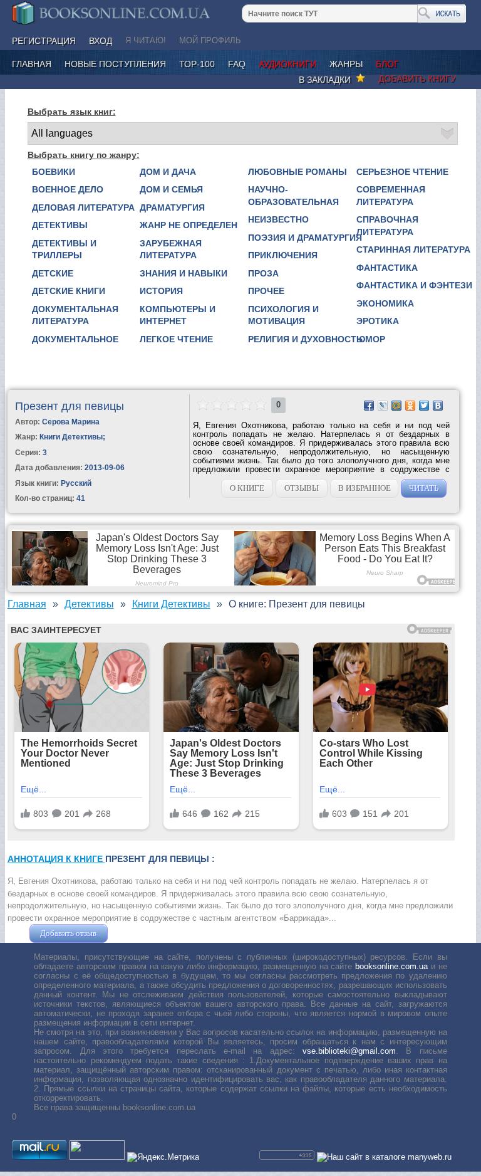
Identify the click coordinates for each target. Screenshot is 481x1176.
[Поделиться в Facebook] (369, 406)
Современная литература (390, 195)
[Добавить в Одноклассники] (410, 406)
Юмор (370, 339)
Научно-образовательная (293, 195)
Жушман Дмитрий (144, 933)
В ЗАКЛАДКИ (327, 80)
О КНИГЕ (247, 488)
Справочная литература (387, 225)
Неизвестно (278, 219)
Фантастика (387, 268)
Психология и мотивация (283, 315)
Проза (263, 273)
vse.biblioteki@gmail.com (349, 1051)
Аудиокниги (287, 64)
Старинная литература (413, 249)
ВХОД (100, 41)
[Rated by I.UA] (97, 1157)
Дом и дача (168, 172)
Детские (52, 273)
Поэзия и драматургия (305, 238)
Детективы (60, 225)
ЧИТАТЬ (423, 488)
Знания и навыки (183, 273)
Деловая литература (83, 207)
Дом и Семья (171, 189)
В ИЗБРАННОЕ (364, 488)
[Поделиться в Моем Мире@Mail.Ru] (396, 406)
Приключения (283, 255)
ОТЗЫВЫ (301, 488)
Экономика (385, 303)
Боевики (53, 172)
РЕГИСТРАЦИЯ (44, 41)
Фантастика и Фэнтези (414, 285)
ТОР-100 (197, 64)
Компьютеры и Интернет (177, 315)
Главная (31, 64)
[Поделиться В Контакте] (438, 406)
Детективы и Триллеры (64, 249)
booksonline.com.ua (391, 966)
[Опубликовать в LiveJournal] (383, 406)
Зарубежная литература (171, 249)
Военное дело (67, 189)
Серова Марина (71, 421)
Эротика (377, 321)
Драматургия (172, 207)
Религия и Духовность (305, 339)
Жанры (346, 64)
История (161, 291)
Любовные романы (297, 172)
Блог (387, 64)
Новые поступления (115, 64)
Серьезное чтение (402, 172)
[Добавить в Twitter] (424, 406)
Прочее (266, 291)
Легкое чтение (176, 339)
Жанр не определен (188, 225)
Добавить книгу (417, 78)
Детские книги (68, 291)
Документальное (75, 339)
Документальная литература (75, 315)
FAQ (237, 64)
